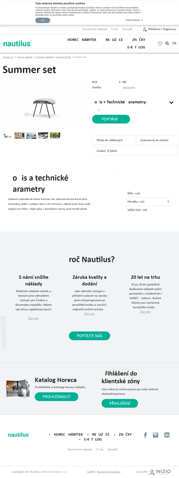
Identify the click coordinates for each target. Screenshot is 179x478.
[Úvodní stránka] (18, 43)
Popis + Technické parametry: (119, 102)
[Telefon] (145, 434)
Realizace (114, 40)
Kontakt (128, 29)
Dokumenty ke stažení (154, 140)
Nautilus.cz (8, 57)
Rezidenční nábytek (95, 29)
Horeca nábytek (81, 40)
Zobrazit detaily (133, 20)
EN (174, 43)
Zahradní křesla (63, 57)
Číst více (33, 318)
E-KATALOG (136, 47)
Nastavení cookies (108, 472)
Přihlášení (154, 29)
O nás (114, 29)
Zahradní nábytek (44, 57)
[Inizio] (159, 472)
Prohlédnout (56, 397)
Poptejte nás (89, 336)
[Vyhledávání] (167, 43)
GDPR (90, 472)
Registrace (169, 29)
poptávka (111, 119)
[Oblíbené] (160, 43)
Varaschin (129, 87)
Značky (138, 40)
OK (42, 20)
